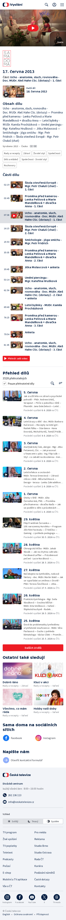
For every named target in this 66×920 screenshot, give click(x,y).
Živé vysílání (10, 839)
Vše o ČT (7, 886)
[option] (13, 821)
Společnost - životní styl (34, 159)
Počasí (6, 866)
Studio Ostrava (42, 852)
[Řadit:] (60, 383)
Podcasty (8, 859)
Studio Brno (41, 845)
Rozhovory (9, 165)
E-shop (7, 872)
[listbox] (33, 821)
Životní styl (39, 153)
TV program (10, 832)
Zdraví (26, 153)
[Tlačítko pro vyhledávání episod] (52, 383)
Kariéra (38, 866)
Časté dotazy (41, 879)
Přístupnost (43, 914)
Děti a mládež (11, 159)
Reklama (39, 839)
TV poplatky (10, 845)
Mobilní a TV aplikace (15, 879)
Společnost (54, 153)
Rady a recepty (12, 153)
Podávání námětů (44, 872)
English (6, 914)
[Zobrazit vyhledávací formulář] (46, 4)
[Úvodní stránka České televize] (17, 775)
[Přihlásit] (54, 4)
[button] (33, 28)
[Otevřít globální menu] (62, 4)
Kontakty (39, 886)
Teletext (8, 852)
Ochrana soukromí (23, 914)
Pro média (40, 832)
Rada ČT (39, 859)
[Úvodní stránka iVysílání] (13, 5)
